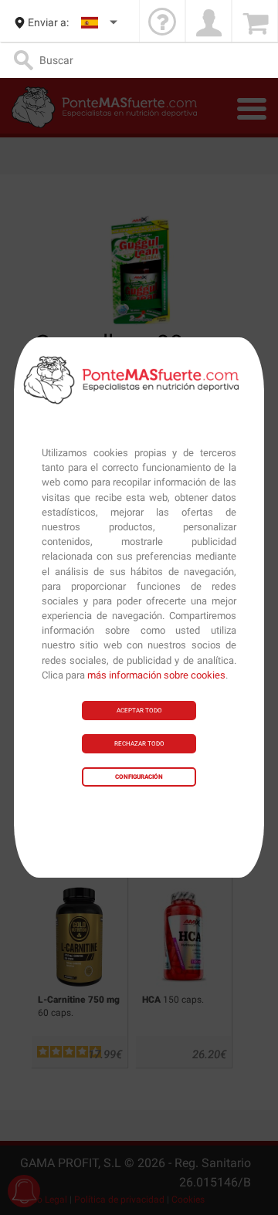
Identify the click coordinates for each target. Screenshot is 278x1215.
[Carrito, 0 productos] (255, 23)
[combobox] (100, 22)
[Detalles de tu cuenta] (208, 23)
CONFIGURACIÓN (139, 776)
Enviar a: (48, 22)
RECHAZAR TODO (139, 743)
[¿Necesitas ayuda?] (162, 23)
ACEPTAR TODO (139, 710)
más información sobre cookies (156, 675)
